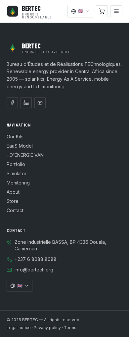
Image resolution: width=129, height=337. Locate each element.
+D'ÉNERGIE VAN (25, 155)
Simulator (16, 173)
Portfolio (16, 164)
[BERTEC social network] (12, 102)
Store (13, 201)
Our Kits (15, 136)
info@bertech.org (34, 269)
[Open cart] (102, 11)
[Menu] (116, 11)
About (13, 192)
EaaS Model (20, 146)
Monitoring (18, 182)
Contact (15, 210)
